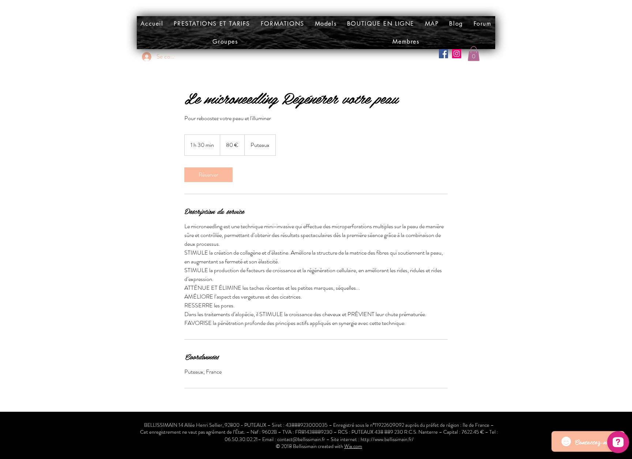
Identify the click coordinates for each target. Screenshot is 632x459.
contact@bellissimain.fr (301, 439)
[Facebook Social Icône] (443, 53)
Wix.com (353, 446)
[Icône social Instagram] (456, 53)
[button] (325, 23)
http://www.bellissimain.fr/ (387, 439)
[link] (208, 174)
